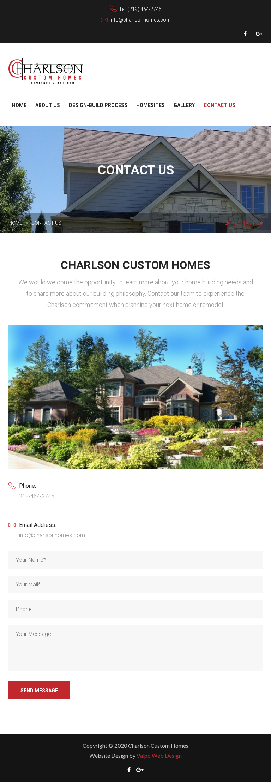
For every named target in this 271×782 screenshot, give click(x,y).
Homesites (150, 105)
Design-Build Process (98, 105)
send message (39, 690)
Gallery (184, 105)
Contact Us (219, 105)
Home (19, 105)
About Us (47, 105)
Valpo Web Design (159, 755)
